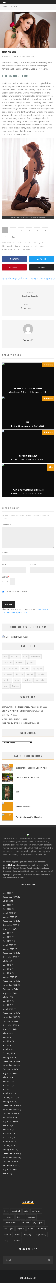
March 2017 (8, 1009)
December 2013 (10, 1153)
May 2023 (7, 893)
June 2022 (7, 905)
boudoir (28, 243)
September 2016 (10, 1025)
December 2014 (10, 1105)
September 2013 (10, 1165)
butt (25, 657)
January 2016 (8, 1057)
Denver (19, 662)
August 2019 (8, 929)
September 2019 (10, 925)
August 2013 (8, 1169)
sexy (6, 686)
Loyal (34, 246)
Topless (15, 686)
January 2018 (8, 977)
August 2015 (8, 1073)
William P (6, 56)
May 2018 (7, 969)
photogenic (8, 249)
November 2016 (10, 1017)
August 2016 (8, 1029)
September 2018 (10, 957)
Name (5, 552)
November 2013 (10, 1157)
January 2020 (8, 917)
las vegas (8, 674)
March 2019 (8, 945)
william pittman (30, 249)
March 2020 (8, 913)
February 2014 (9, 1145)
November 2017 (10, 985)
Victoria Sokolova (9, 719)
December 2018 (10, 953)
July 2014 (7, 1125)
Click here (12, 864)
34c (5, 657)
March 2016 (8, 1049)
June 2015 (7, 1081)
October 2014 (9, 1113)
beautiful (15, 657)
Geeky (17, 246)
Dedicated (7, 246)
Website (33, 564)
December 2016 (10, 1013)
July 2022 (7, 901)
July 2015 (7, 1077)
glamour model (11, 668)
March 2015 (8, 1093)
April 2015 (7, 1089)
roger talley (40, 680)
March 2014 (8, 1141)
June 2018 (7, 965)
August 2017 (8, 993)
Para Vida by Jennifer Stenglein (15, 723)
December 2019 (10, 921)
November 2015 (10, 1065)
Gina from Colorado (30, 294)
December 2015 (10, 1061)
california (35, 657)
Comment (6, 524)
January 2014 (8, 1149)
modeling (41, 674)
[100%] (7, 770)
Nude (17, 680)
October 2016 (9, 1021)
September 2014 (10, 1117)
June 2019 (7, 933)
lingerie (19, 674)
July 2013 (7, 1173)
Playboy (27, 680)
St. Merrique (26, 306)
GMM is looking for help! (28, 1278)
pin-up (18, 249)
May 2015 (7, 1085)
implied (25, 668)
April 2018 (7, 973)
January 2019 (8, 949)
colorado (8, 662)
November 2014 (10, 1109)
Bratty (37, 243)
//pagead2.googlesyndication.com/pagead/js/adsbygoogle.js (28, 278)
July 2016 (7, 1033)
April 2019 (7, 941)
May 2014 (7, 1133)
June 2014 (7, 1129)
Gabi (4, 714)
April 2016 (7, 1045)
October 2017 (9, 989)
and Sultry (18, 243)
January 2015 (8, 1101)
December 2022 (10, 897)
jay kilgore (37, 668)
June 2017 (7, 1001)
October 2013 (9, 1161)
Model (42, 246)
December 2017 (10, 981)
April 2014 (7, 1137)
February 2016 (9, 1053)
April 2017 (7, 1005)
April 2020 (7, 909)
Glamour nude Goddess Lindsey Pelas (18, 707)
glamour (26, 246)
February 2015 (9, 1097)
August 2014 (8, 1121)
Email (4, 564)
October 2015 (9, 1069)
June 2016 (7, 1037)
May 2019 (7, 937)
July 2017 (7, 997)
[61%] (7, 820)
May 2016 (7, 1041)
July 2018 (7, 961)
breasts (46, 243)
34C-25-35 (7, 243)
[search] (49, 1260)
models (7, 680)
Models (16, 56)
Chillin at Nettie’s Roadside (13, 710)
